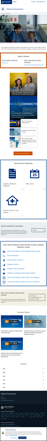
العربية (43, 415)
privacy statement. (13, 435)
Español (2, 413)
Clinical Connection (14, 9)
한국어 (31, 415)
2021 (4, 387)
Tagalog (21, 413)
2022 (4, 383)
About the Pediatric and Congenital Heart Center (23, 251)
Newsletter (3, 398)
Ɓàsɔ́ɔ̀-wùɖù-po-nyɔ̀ (5, 415)
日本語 (27, 415)
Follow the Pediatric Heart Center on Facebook (23, 282)
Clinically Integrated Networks (7, 400)
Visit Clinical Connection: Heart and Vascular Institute (35, 297)
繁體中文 (11, 413)
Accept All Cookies (22, 437)
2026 (4, 368)
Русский (26, 413)
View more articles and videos (22, 153)
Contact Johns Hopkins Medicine (8, 424)
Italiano (37, 413)
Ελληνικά (12, 416)
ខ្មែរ (41, 416)
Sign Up (35, 230)
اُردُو (26, 416)
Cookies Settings (14, 437)
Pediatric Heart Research (15, 269)
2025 (4, 372)
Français (16, 413)
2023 (4, 380)
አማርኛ (7, 413)
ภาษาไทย (22, 416)
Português (31, 413)
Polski (7, 416)
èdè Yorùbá (19, 415)
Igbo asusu (12, 415)
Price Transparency (5, 426)
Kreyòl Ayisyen (37, 415)
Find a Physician (12, 255)
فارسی (30, 416)
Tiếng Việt (42, 413)
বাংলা (23, 415)
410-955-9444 (5, 62)
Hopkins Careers (12, 264)
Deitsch (37, 416)
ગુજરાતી (17, 416)
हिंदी (34, 416)
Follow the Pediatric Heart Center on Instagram (23, 277)
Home (2, 13)
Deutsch (3, 416)
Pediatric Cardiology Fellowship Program (21, 273)
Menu (15, 2)
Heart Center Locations (15, 260)
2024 (4, 376)
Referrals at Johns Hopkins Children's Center (34, 64)
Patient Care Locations (15, 426)
